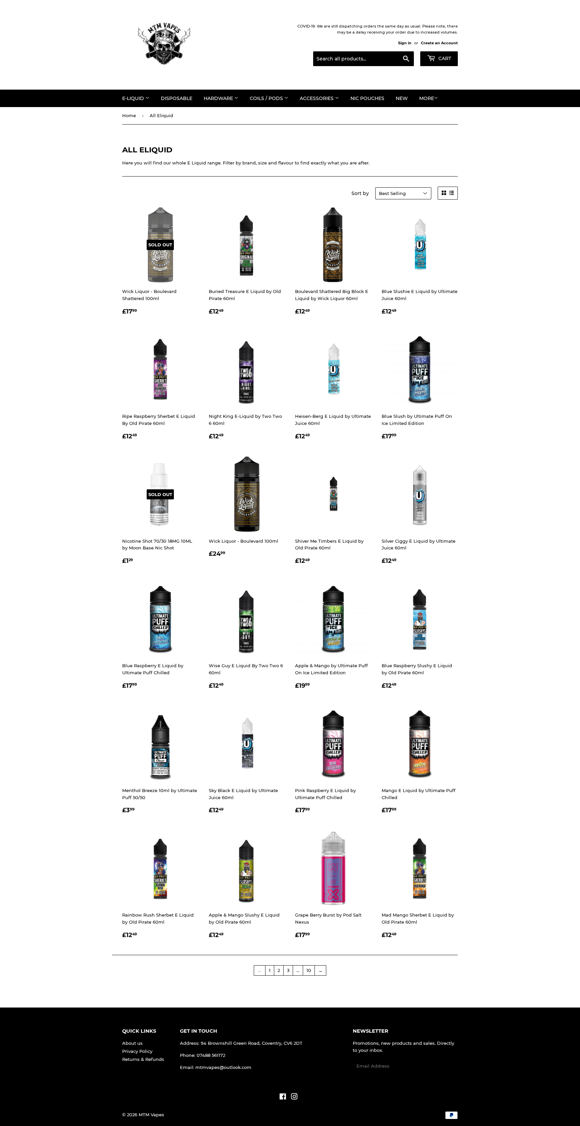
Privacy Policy (137, 1051)
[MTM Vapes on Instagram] (294, 1097)
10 (308, 970)
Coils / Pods (267, 98)
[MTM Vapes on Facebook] (282, 1097)
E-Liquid (133, 98)
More (426, 98)
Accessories (317, 98)
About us (132, 1043)
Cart (444, 58)
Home (129, 115)
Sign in (405, 43)
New (402, 98)
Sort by (360, 193)
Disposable (176, 98)
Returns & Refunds (143, 1059)
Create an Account (439, 43)
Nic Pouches (367, 98)
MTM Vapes (151, 1114)
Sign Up (444, 1066)
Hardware (219, 98)
